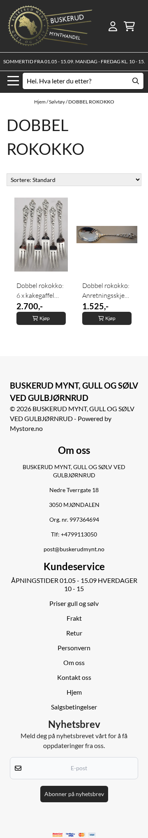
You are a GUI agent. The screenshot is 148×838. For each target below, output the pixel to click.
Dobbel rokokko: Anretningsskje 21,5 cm (106, 290)
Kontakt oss (74, 677)
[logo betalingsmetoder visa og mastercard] (73, 835)
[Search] (135, 81)
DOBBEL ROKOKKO (91, 102)
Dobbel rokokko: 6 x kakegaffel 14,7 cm (40, 290)
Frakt (74, 618)
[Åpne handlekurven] (129, 26)
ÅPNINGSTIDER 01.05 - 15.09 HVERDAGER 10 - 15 (74, 584)
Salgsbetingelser (74, 707)
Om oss (74, 662)
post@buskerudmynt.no (74, 549)
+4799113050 (79, 534)
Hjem (40, 102)
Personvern (74, 648)
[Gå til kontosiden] (112, 26)
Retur (74, 633)
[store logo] (50, 26)
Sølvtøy (57, 102)
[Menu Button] (13, 81)
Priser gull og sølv (74, 603)
